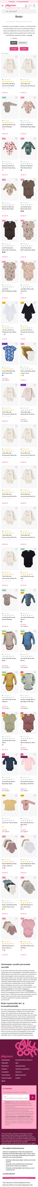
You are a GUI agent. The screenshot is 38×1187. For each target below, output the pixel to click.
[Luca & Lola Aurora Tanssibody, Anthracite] (4, 334)
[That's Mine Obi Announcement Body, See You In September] (2, 580)
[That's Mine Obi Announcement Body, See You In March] (21, 457)
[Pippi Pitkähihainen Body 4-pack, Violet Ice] (2, 868)
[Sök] (4, 11)
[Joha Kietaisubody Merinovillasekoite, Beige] (21, 252)
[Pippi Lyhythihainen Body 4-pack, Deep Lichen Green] (23, 375)
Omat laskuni (5, 1066)
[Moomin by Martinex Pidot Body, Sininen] (21, 170)
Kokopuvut (22, 43)
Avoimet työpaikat (6, 1078)
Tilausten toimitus (20, 1066)
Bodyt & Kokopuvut (21, 21)
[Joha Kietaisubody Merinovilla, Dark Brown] (23, 211)
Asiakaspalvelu (6, 1060)
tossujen (25, 989)
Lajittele (24, 49)
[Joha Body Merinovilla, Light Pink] (21, 293)
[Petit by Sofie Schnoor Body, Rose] (21, 827)
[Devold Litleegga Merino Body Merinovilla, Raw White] (21, 703)
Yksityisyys (18, 1072)
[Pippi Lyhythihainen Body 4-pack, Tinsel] (21, 375)
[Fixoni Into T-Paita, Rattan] (2, 827)
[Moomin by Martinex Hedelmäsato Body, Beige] (21, 129)
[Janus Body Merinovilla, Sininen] (21, 621)
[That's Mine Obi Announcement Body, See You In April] (4, 88)
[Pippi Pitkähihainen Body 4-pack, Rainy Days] (4, 868)
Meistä (3, 1081)
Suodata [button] (14, 49)
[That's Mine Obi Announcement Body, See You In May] (2, 498)
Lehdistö (17, 1078)
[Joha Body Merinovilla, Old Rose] (3, 129)
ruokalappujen (30, 990)
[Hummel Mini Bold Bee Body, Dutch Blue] (2, 375)
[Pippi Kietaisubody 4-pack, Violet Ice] (23, 909)
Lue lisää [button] (29, 35)
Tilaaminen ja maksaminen (22, 1069)
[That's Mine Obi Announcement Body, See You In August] (21, 498)
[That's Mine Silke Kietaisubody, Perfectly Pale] (21, 416)
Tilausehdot (5, 1063)
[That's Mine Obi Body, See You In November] (2, 88)
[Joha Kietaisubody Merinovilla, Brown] (21, 211)
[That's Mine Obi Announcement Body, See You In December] (6, 88)
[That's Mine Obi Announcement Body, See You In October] (8, 88)
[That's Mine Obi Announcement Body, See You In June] (21, 539)
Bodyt (30, 21)
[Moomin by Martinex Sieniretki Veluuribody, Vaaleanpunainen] (2, 170)
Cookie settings (6, 1075)
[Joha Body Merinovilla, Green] (2, 744)
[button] (2, 5)
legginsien (10, 989)
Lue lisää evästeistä (9, 1173)
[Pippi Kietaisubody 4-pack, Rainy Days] (21, 909)
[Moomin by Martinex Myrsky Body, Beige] (2, 211)
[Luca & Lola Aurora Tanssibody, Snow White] (2, 334)
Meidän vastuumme (20, 1075)
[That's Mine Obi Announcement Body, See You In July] (2, 539)
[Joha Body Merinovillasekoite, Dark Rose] (21, 744)
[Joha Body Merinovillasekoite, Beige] (2, 293)
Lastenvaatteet (10, 21)
